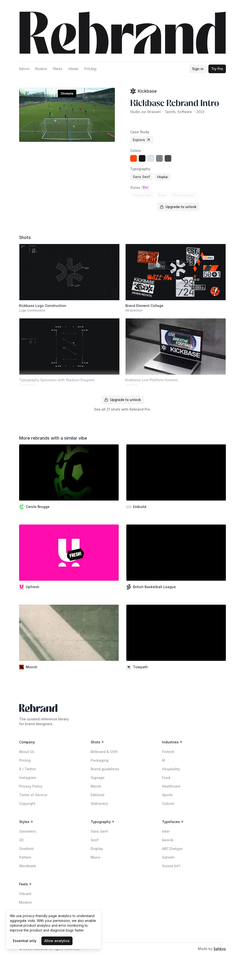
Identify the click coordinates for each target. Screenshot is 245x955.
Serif (95, 840)
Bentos (41, 68)
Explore (139, 140)
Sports (167, 795)
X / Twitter (27, 769)
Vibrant (25, 894)
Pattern (25, 857)
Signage (98, 778)
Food (166, 778)
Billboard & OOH (104, 752)
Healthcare (171, 786)
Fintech (168, 752)
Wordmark (27, 866)
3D (21, 840)
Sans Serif (99, 831)
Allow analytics (57, 941)
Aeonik (167, 840)
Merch (96, 786)
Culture (168, 803)
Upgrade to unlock (181, 207)
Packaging (99, 760)
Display (97, 849)
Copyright (27, 803)
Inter (166, 831)
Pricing (90, 68)
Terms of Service (33, 795)
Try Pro (217, 69)
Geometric (27, 831)
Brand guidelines (105, 769)
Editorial (97, 795)
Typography (101, 822)
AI (163, 760)
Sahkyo (219, 949)
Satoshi (168, 857)
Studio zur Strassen (145, 112)
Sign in (198, 69)
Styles (24, 822)
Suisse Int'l (171, 866)
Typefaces (171, 822)
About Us (26, 752)
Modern (25, 902)
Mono (95, 857)
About (73, 68)
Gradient (26, 849)
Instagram (27, 778)
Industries (170, 742)
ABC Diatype (172, 849)
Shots (57, 68)
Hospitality (171, 769)
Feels (23, 884)
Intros (24, 68)
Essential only (24, 941)
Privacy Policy (30, 786)
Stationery (99, 803)
